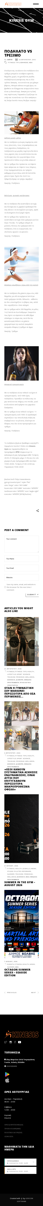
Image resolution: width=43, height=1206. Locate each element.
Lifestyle (11, 674)
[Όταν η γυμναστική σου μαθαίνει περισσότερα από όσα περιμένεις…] (21, 641)
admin (9, 59)
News (33, 868)
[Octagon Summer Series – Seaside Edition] (21, 924)
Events (10, 964)
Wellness (29, 677)
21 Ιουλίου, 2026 (11, 866)
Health (30, 671)
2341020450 (12, 1066)
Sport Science (23, 674)
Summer (11, 874)
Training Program (16, 677)
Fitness (10, 671)
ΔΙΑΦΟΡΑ (19, 680)
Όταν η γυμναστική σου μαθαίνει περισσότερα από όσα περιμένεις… (19, 692)
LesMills (26, 868)
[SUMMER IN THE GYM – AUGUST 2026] (21, 828)
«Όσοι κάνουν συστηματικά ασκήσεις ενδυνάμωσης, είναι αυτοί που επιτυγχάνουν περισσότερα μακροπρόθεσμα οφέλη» (21, 779)
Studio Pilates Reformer (19, 871)
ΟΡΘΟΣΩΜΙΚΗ (17, 1163)
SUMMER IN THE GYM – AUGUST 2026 (19, 883)
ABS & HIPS (17, 1170)
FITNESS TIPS (14, 62)
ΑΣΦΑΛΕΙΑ (8, 1136)
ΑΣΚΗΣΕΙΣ (24, 62)
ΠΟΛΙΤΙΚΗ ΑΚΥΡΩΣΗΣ (13, 1132)
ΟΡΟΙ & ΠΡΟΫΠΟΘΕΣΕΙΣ (13, 1125)
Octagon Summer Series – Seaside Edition (17, 972)
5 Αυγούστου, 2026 (12, 753)
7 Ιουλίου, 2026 (11, 961)
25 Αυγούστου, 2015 (27, 59)
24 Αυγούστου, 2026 (13, 669)
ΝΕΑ (31, 62)
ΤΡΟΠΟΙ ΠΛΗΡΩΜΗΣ (12, 1129)
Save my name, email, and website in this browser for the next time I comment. (21, 587)
